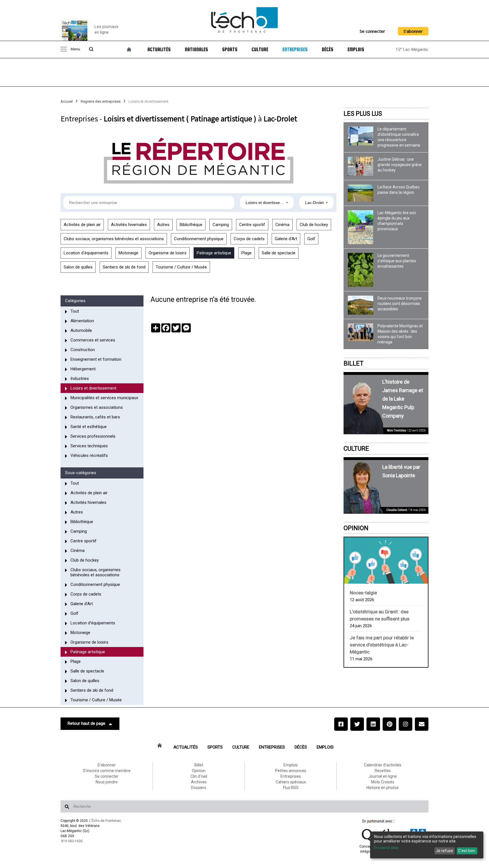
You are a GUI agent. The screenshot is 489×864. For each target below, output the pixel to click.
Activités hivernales (129, 224)
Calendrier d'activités (382, 765)
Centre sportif (252, 224)
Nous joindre (107, 782)
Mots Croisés (382, 782)
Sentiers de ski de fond (124, 267)
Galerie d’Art (286, 238)
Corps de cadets (249, 238)
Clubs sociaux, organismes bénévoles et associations (114, 238)
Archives (199, 782)
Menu (75, 49)
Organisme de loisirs (167, 252)
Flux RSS (291, 787)
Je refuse (444, 850)
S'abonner (413, 31)
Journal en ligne (382, 776)
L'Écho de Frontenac (105, 821)
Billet (354, 363)
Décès (327, 49)
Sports (229, 49)
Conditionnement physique (199, 238)
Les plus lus (363, 113)
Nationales (196, 49)
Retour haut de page (86, 723)
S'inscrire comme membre (106, 770)
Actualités (159, 49)
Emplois (356, 49)
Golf (311, 238)
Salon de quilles (78, 267)
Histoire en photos (382, 787)
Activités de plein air (82, 224)
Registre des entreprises (101, 101)
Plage (246, 252)
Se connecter (372, 31)
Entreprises (295, 49)
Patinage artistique (214, 252)
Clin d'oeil (198, 776)
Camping (221, 224)
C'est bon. (467, 850)
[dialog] (426, 844)
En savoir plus (386, 847)
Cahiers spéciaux (291, 782)
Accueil (67, 101)
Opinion (356, 528)
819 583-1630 (72, 841)
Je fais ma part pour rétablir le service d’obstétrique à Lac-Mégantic (382, 645)
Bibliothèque (191, 224)
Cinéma (282, 224)
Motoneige (128, 252)
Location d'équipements (86, 252)
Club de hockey (314, 224)
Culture (260, 49)
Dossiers (198, 787)
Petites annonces (290, 770)
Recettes (383, 770)
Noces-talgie (363, 593)
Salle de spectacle (278, 252)
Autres (163, 224)
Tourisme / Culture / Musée (181, 267)
